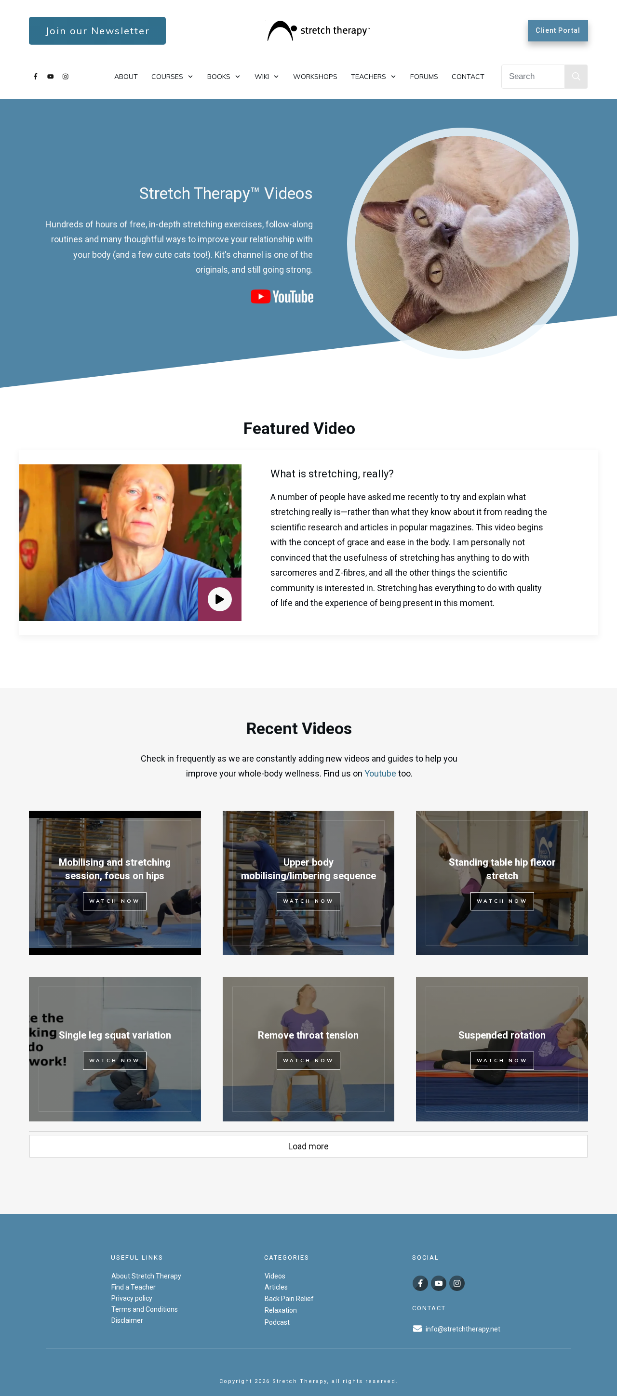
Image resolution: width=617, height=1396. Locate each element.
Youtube (380, 773)
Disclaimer (127, 1320)
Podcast (277, 1322)
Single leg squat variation (115, 1035)
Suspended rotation (502, 1035)
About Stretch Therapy (146, 1276)
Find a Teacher (133, 1287)
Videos (275, 1276)
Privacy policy (131, 1298)
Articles (276, 1287)
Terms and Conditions (144, 1309)
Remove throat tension (308, 1035)
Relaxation (281, 1310)
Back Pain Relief (289, 1299)
